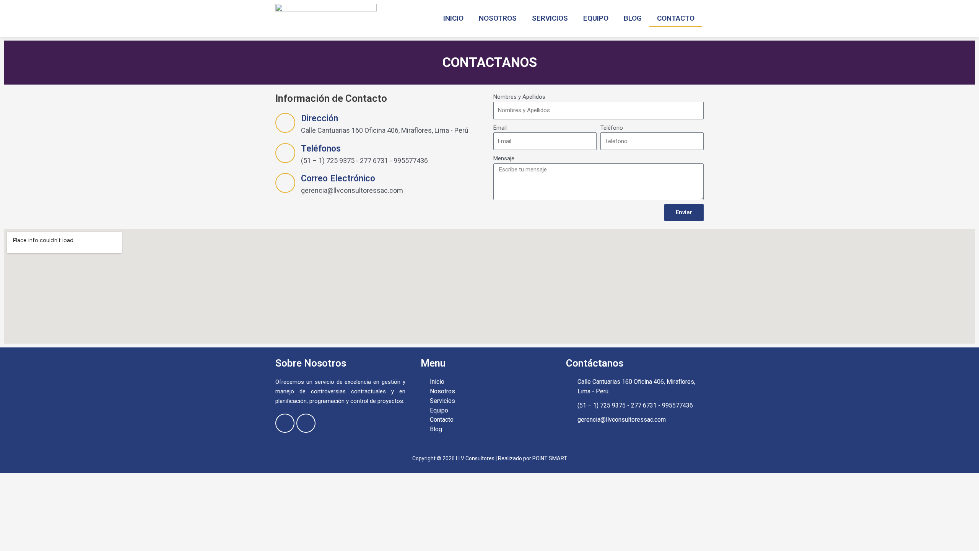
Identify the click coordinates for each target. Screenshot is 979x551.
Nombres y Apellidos (519, 96)
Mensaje (503, 158)
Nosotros (498, 18)
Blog (633, 18)
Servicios (550, 18)
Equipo (595, 18)
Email (500, 127)
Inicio (453, 18)
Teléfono (611, 127)
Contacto (675, 18)
